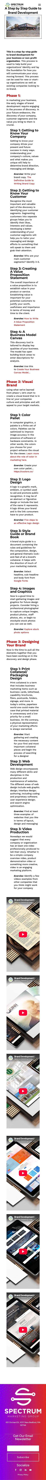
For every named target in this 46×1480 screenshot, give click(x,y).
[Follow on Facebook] (16, 1470)
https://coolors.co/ (23, 471)
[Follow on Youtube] (30, 1470)
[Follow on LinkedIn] (25, 1470)
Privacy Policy (23, 1475)
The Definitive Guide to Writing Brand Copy (24, 180)
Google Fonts (21, 581)
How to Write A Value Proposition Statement (26, 321)
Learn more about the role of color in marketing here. (24, 456)
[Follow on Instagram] (21, 1470)
